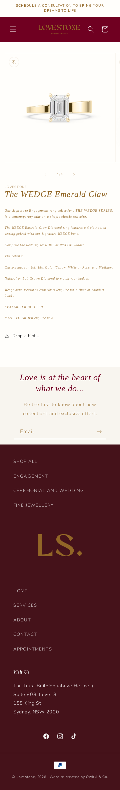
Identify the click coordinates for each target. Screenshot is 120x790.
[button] (13, 29)
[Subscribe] (99, 431)
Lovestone (25, 776)
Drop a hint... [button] (25, 336)
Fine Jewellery (33, 505)
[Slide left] (45, 174)
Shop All (25, 462)
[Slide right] (74, 174)
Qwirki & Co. (97, 776)
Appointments (32, 649)
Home (20, 591)
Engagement (30, 476)
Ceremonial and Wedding (48, 491)
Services (25, 605)
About (22, 620)
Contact (25, 634)
